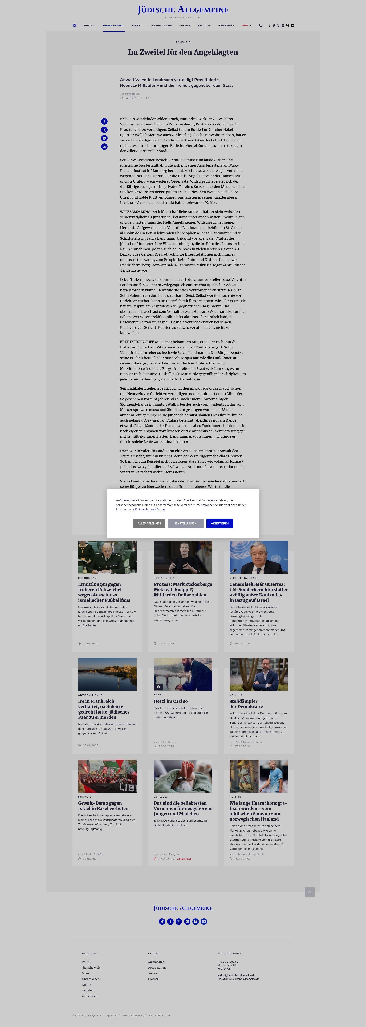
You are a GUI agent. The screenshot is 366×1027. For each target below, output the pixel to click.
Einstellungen (185, 523)
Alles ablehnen (149, 523)
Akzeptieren (220, 523)
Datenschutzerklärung (150, 509)
